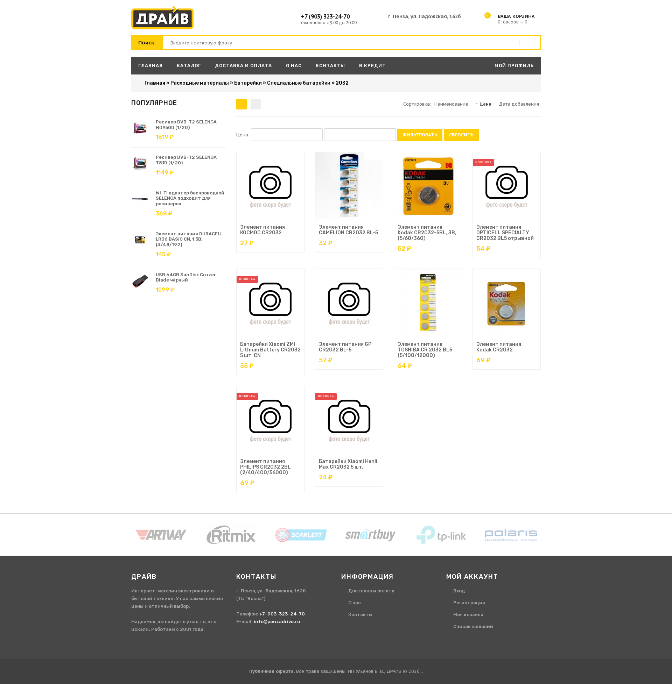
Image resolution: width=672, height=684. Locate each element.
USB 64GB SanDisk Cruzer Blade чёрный (186, 277)
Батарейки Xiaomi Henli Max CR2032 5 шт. (348, 464)
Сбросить (461, 135)
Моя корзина (468, 614)
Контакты (360, 614)
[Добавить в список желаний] (287, 218)
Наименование (451, 104)
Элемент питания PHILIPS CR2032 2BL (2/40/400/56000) (265, 467)
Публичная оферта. (272, 671)
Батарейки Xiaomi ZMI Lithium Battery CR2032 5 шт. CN (270, 349)
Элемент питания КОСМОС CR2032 (262, 230)
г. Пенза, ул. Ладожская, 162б (424, 16)
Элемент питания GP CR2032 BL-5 (345, 347)
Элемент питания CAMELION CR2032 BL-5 (348, 230)
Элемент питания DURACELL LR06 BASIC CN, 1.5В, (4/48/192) (189, 239)
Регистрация (469, 602)
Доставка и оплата (371, 590)
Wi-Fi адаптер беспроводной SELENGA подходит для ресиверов (190, 198)
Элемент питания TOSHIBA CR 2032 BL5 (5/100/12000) (425, 349)
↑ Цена (483, 104)
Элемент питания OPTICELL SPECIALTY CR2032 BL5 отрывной (505, 232)
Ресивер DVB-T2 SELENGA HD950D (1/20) (186, 124)
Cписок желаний (473, 626)
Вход (459, 590)
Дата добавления (519, 104)
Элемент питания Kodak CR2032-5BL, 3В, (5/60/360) (427, 232)
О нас (354, 602)
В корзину (263, 218)
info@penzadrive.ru (277, 621)
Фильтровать (419, 135)
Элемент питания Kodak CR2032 (498, 347)
